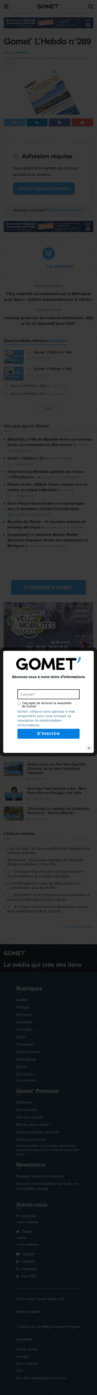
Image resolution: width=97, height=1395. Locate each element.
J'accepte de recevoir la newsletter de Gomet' (47, 704)
